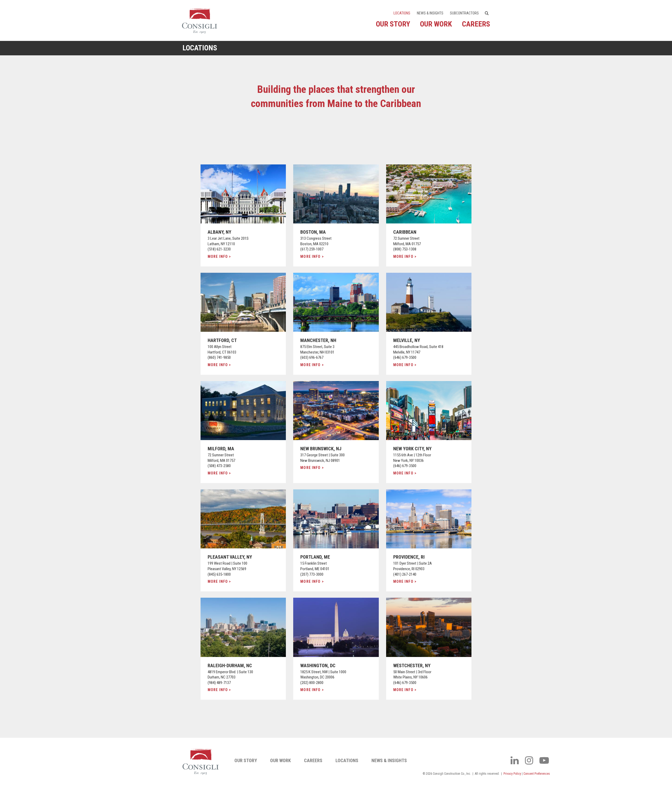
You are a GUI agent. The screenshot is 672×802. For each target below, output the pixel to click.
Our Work (436, 24)
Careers (476, 24)
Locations (401, 13)
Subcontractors (464, 13)
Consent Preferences (536, 774)
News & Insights (430, 13)
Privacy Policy (512, 774)
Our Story (393, 24)
